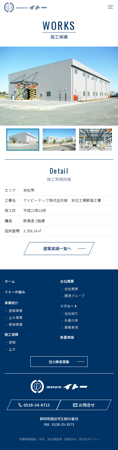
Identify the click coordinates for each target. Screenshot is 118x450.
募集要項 (71, 327)
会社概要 (67, 281)
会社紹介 (71, 313)
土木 (12, 349)
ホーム (10, 281)
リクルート (68, 305)
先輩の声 (71, 320)
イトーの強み (15, 291)
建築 (12, 342)
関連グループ (74, 295)
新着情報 (67, 337)
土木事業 (16, 317)
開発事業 (16, 324)
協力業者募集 (59, 361)
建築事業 (16, 310)
